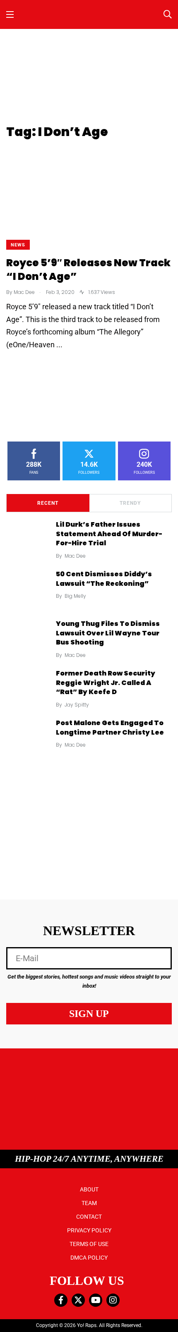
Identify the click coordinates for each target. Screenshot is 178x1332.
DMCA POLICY (89, 1257)
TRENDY (130, 503)
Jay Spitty (77, 704)
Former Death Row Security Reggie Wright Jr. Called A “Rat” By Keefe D (105, 683)
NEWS (18, 245)
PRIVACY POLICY (89, 1230)
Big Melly (75, 595)
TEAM (89, 1203)
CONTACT (89, 1216)
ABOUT (89, 1189)
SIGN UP (89, 1013)
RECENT (47, 503)
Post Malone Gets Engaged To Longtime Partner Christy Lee (110, 728)
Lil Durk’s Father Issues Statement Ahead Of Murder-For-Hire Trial (109, 534)
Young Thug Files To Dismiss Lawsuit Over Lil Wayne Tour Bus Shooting (108, 633)
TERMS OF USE (89, 1244)
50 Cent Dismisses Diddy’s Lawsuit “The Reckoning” (104, 579)
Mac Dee (75, 555)
